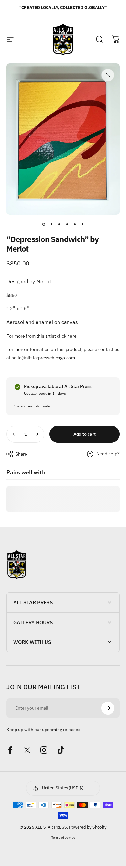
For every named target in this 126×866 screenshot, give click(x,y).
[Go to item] (43, 224)
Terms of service (63, 837)
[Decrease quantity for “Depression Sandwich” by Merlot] (13, 434)
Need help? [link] (108, 454)
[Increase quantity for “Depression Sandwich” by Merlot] (37, 434)
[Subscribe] (107, 708)
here (72, 336)
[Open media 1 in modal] (107, 75)
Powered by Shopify (87, 827)
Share (21, 454)
